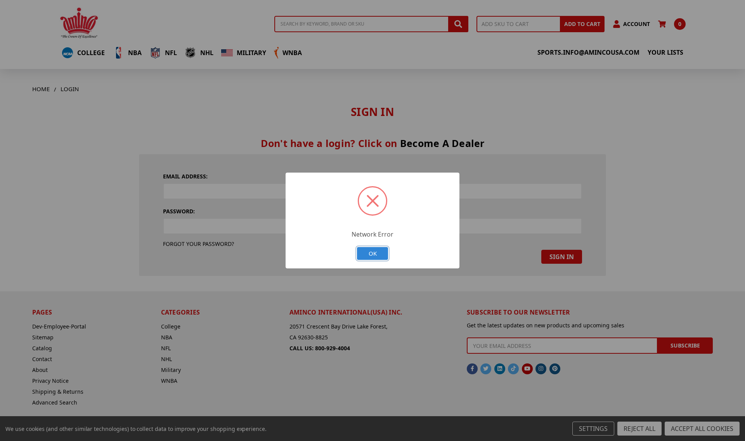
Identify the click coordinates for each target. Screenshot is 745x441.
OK (373, 253)
